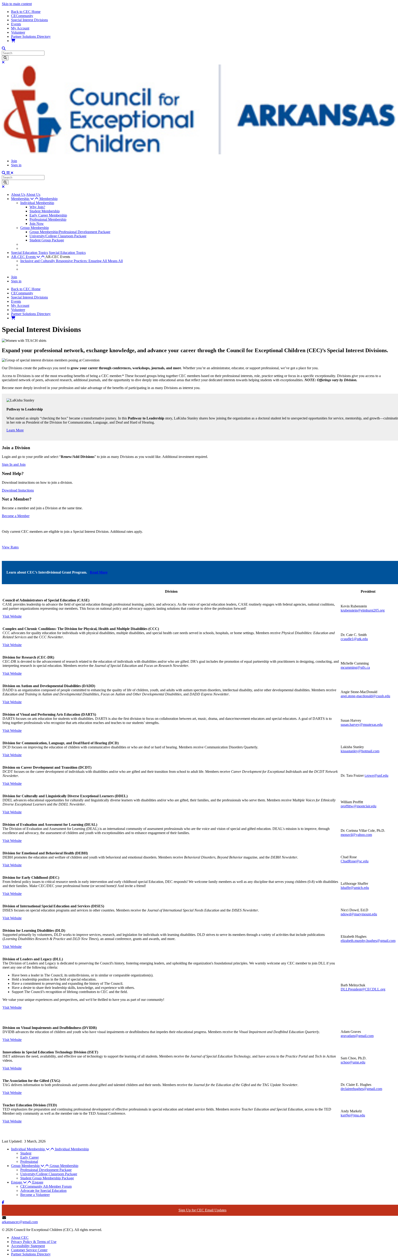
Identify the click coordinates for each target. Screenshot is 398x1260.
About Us (18, 194)
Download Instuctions (18, 490)
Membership (48, 199)
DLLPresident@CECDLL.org (363, 989)
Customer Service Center (29, 1250)
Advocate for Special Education (43, 1191)
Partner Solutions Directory (31, 36)
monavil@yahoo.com (356, 835)
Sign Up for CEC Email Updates (202, 1210)
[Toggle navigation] (9, 173)
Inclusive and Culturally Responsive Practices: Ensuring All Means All (71, 261)
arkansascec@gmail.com (20, 1222)
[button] (25, 199)
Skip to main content (17, 4)
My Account (20, 28)
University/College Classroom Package (57, 236)
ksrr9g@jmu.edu (353, 1115)
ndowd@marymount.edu (359, 914)
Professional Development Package (46, 1170)
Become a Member (15, 516)
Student (25, 1153)
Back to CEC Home (26, 12)
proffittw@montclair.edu (358, 806)
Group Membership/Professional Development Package (69, 232)
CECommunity (22, 16)
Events (16, 24)
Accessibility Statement (28, 1246)
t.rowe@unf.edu (376, 775)
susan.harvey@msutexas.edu (362, 725)
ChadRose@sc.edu (355, 861)
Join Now (36, 224)
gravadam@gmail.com (357, 1036)
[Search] (5, 58)
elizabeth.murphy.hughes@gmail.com (368, 941)
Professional (29, 1161)
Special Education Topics (29, 253)
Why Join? (37, 207)
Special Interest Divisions (29, 20)
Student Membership (44, 211)
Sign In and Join (14, 464)
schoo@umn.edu (353, 1062)
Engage (37, 1182)
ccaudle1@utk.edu (354, 639)
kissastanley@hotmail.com (360, 751)
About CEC (20, 1237)
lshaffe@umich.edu (355, 888)
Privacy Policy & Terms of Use (33, 1242)
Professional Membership (47, 219)
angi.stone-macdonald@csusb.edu (365, 696)
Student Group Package (46, 240)
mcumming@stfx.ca (355, 667)
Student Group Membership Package (47, 1178)
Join (14, 161)
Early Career (29, 1157)
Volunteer (18, 32)
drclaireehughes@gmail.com (361, 1089)
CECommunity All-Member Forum (46, 1186)
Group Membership (34, 228)
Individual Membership (37, 203)
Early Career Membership (48, 215)
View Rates (10, 547)
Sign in (16, 165)
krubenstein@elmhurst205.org (363, 610)
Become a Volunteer (35, 1195)
